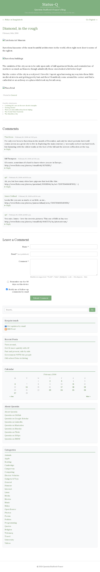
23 (50, 390)
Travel (7, 536)
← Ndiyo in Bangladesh (13, 19)
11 (73, 384)
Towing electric (10, 108)
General (14, 95)
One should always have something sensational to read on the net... (50, 13)
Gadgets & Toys (11, 479)
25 (73, 390)
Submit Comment (40, 298)
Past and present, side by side (17, 351)
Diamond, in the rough (20, 28)
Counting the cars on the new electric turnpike (21, 105)
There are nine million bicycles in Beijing (18, 110)
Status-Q (50, 4)
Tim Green (9, 137)
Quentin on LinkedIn (13, 422)
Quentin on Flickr (12, 432)
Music (7, 502)
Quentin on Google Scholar (17, 418)
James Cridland (11, 196)
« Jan (12, 396)
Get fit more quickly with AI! (17, 348)
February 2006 (50, 374)
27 (15, 393)
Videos (8, 543)
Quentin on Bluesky (13, 429)
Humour (8, 485)
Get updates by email (16, 326)
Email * (20, 254)
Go (92, 310)
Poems (8, 516)
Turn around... (11, 344)
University (9, 540)
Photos (8, 512)
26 (85, 390)
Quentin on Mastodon (14, 425)
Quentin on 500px (12, 435)
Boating (8, 462)
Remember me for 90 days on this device (19, 282)
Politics (8, 519)
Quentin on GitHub (13, 415)
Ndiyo (7, 506)
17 (62, 387)
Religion (8, 529)
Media (7, 496)
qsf (6, 177)
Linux (7, 492)
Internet (8, 489)
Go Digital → (91, 19)
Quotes (8, 526)
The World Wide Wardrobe (14, 112)
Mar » (88, 396)
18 (73, 387)
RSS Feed (11, 329)
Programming (11, 523)
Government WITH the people (18, 355)
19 (85, 387)
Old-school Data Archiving (16, 358)
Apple (7, 458)
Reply (8, 149)
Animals (8, 455)
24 (62, 390)
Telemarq (9, 533)
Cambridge (9, 465)
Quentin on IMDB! (12, 439)
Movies (8, 499)
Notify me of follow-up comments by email (18, 290)
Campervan (9, 468)
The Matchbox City (11, 114)
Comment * (24, 261)
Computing (9, 472)
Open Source (10, 509)
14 (27, 387)
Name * (25, 247)
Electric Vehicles (12, 475)
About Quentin (11, 412)
